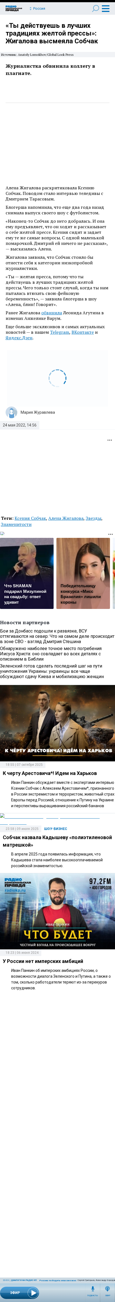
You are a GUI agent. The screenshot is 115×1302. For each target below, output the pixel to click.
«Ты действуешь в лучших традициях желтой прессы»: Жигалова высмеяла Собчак (52, 33)
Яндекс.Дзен (19, 338)
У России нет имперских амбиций (43, 961)
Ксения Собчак (30, 518)
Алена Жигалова (65, 518)
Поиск (95, 8)
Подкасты (92, 1296)
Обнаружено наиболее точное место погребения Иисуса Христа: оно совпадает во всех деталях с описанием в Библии (51, 654)
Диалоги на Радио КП (24, 1280)
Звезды (93, 518)
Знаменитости (16, 524)
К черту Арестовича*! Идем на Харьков (50, 773)
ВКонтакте (82, 332)
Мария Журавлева (38, 412)
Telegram (59, 332)
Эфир (107, 1296)
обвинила (51, 313)
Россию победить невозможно (57, 1280)
